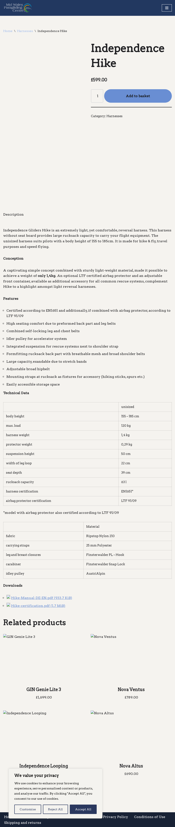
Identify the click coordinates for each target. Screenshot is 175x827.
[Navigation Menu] (167, 8)
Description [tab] (13, 214)
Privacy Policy (115, 817)
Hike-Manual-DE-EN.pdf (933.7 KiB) (41, 598)
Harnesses (25, 31)
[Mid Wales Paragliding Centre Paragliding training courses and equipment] (18, 8)
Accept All (83, 809)
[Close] (98, 772)
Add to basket (138, 96)
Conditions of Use (149, 817)
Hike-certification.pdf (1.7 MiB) (38, 606)
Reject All (55, 809)
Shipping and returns (22, 823)
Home (7, 31)
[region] (55, 793)
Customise (28, 809)
